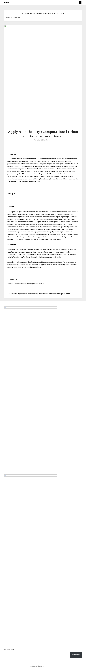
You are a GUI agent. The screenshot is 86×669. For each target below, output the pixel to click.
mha (6, 2)
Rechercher (9, 649)
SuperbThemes (51, 666)
